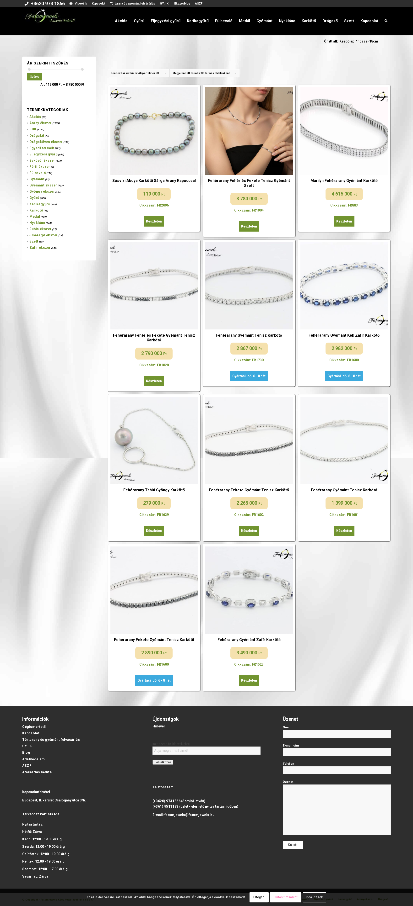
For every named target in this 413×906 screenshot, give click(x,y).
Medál (34, 216)
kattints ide (50, 814)
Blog (26, 752)
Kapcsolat (98, 3)
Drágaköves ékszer (46, 142)
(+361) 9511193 (165, 806)
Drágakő (36, 136)
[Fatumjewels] (50, 21)
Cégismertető (34, 727)
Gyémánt (36, 179)
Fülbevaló (37, 173)
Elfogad (258, 897)
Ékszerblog (182, 3)
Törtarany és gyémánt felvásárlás (132, 3)
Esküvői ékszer (42, 160)
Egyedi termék (41, 148)
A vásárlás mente (37, 772)
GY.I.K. (164, 3)
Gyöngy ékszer (42, 191)
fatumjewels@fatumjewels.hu (189, 815)
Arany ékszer (40, 123)
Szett (33, 241)
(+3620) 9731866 (166, 801)
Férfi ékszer (39, 167)
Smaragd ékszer (43, 235)
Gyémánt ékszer (43, 185)
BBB (32, 129)
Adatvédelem (33, 759)
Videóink (81, 3)
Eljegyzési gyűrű (43, 154)
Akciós (35, 117)
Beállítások (314, 897)
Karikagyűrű (39, 204)
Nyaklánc (37, 223)
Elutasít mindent (286, 897)
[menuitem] (44, 4)
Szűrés (34, 76)
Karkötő (36, 210)
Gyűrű (34, 198)
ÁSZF (198, 3)
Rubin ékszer (40, 229)
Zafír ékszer (40, 247)
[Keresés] (386, 21)
